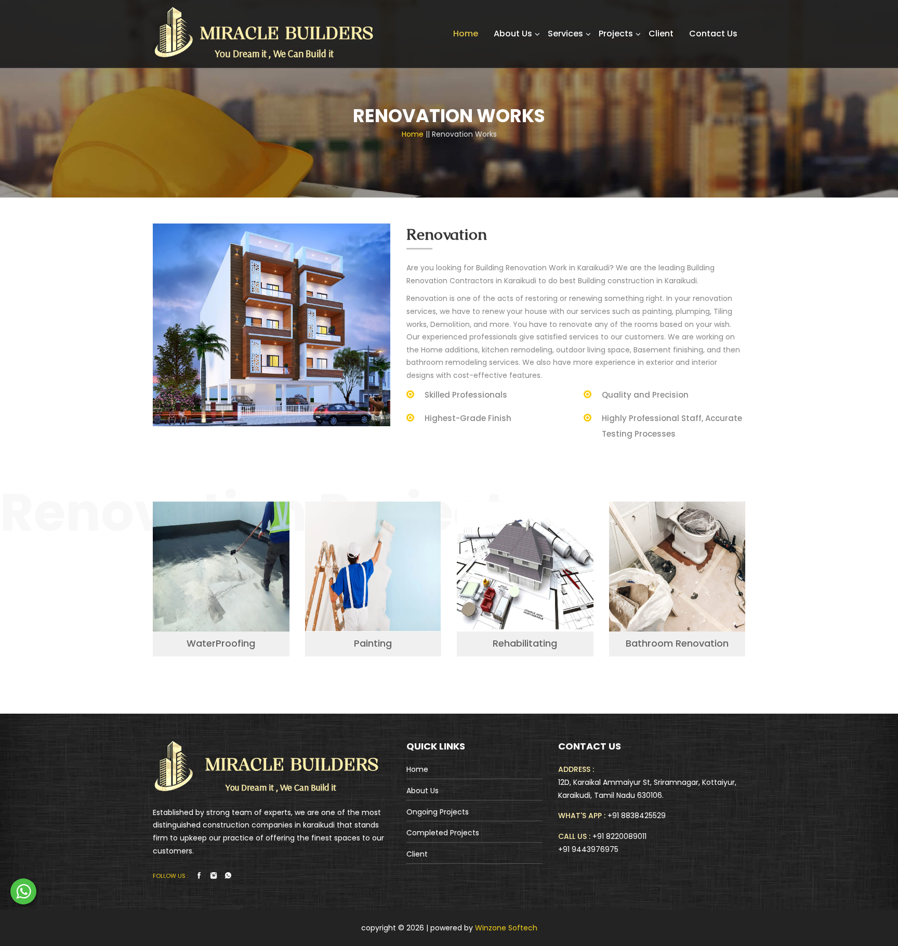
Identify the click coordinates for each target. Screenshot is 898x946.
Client (661, 34)
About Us (513, 34)
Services (565, 34)
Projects (616, 34)
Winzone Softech (505, 928)
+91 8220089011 (619, 836)
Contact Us (713, 34)
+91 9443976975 (588, 849)
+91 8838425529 (637, 815)
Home (465, 34)
